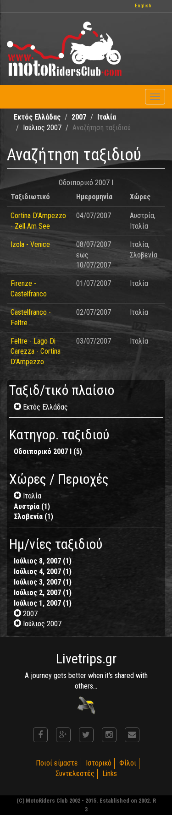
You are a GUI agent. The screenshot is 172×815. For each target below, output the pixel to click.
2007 (79, 117)
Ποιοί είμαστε (57, 763)
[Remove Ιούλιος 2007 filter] (18, 623)
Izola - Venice (30, 244)
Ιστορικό (98, 763)
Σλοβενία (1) (33, 516)
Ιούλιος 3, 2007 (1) (43, 582)
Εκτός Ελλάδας (37, 117)
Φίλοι (127, 763)
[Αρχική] (64, 49)
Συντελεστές (74, 773)
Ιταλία (106, 117)
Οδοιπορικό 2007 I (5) (48, 451)
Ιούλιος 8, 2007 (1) (43, 561)
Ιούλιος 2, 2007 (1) (43, 592)
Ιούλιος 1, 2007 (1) (43, 603)
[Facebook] (40, 734)
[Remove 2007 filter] (18, 613)
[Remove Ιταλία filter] (18, 496)
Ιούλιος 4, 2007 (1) (43, 571)
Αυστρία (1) (32, 506)
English (143, 6)
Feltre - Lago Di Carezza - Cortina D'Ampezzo (36, 351)
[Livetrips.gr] (86, 704)
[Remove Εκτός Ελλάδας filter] (18, 407)
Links (109, 773)
